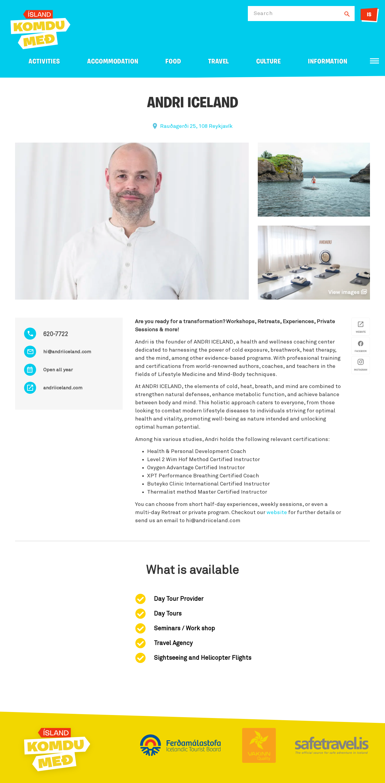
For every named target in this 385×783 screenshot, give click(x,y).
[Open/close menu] (374, 61)
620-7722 (55, 334)
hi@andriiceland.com (67, 351)
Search (263, 13)
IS (369, 15)
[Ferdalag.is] (40, 28)
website (276, 512)
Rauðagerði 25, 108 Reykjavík (196, 126)
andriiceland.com (62, 387)
